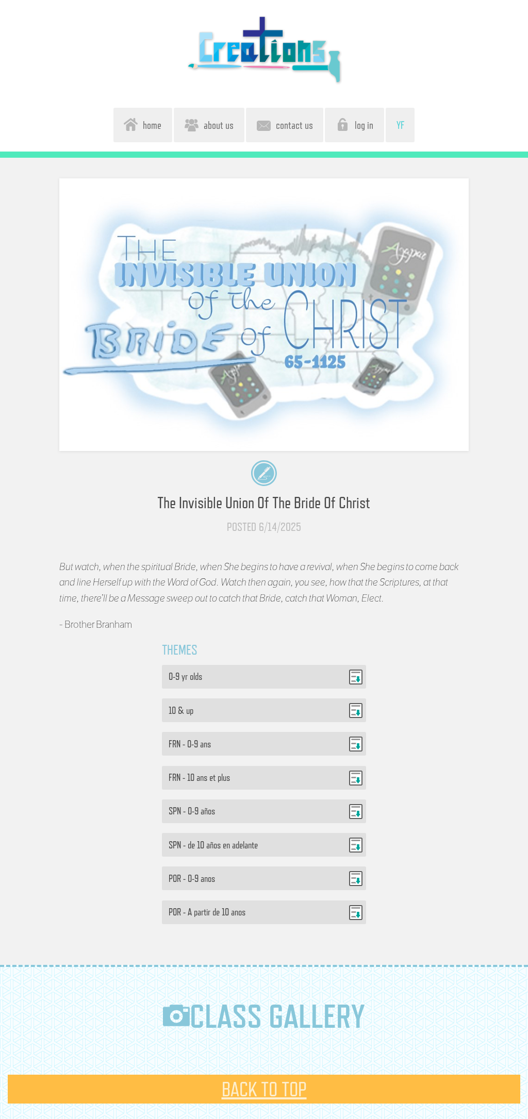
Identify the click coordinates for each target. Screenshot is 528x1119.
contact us (292, 125)
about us (216, 125)
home (149, 125)
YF (400, 125)
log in (361, 125)
